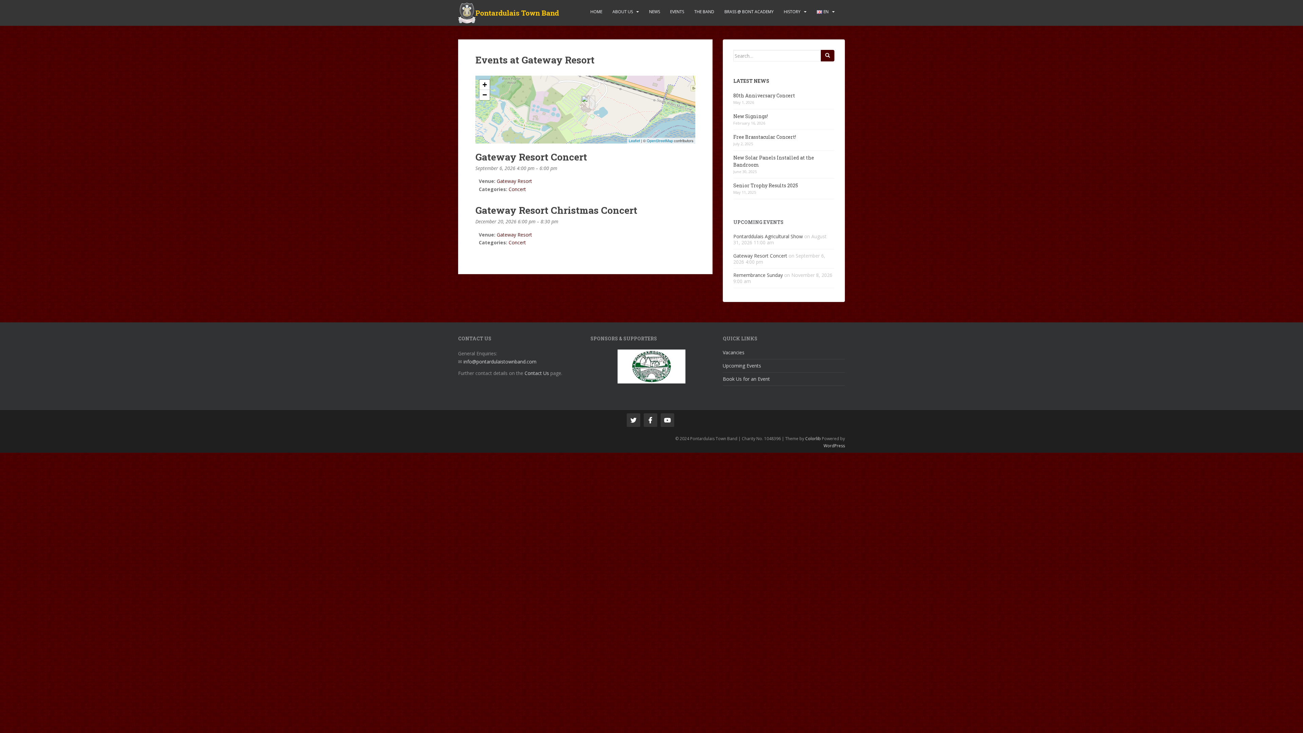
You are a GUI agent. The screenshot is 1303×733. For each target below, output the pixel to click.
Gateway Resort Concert (760, 255)
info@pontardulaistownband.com (500, 361)
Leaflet (634, 140)
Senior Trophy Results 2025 (765, 185)
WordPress (834, 446)
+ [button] (485, 84)
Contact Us (537, 373)
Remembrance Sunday (758, 275)
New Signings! (750, 116)
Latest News (751, 81)
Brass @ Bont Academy (749, 12)
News (654, 12)
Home (596, 12)
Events (677, 12)
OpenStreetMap (660, 140)
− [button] (485, 95)
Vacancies (733, 352)
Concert (517, 189)
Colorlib (813, 438)
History (792, 12)
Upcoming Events (742, 365)
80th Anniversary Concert (764, 95)
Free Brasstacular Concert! (764, 137)
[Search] (827, 55)
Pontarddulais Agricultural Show (768, 236)
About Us (622, 12)
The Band (704, 12)
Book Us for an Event (746, 379)
